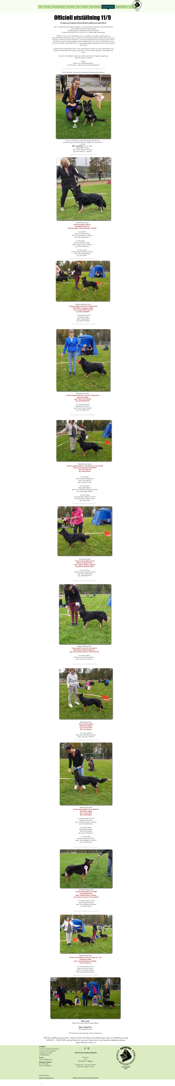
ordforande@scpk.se (45, 1059)
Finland (91, 1067)
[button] (47, 7)
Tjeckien (90, 1061)
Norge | (86, 1067)
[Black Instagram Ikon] (88, 1048)
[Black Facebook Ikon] (85, 1048)
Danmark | (80, 1067)
